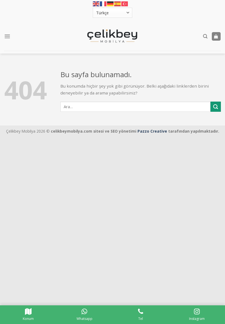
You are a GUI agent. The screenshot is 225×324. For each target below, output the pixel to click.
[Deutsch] (110, 4)
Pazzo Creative (152, 131)
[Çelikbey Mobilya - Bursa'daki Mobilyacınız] (112, 36)
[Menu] (7, 36)
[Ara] (205, 36)
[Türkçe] (124, 4)
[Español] (117, 4)
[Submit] (215, 107)
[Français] (103, 4)
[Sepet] (216, 36)
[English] (96, 4)
